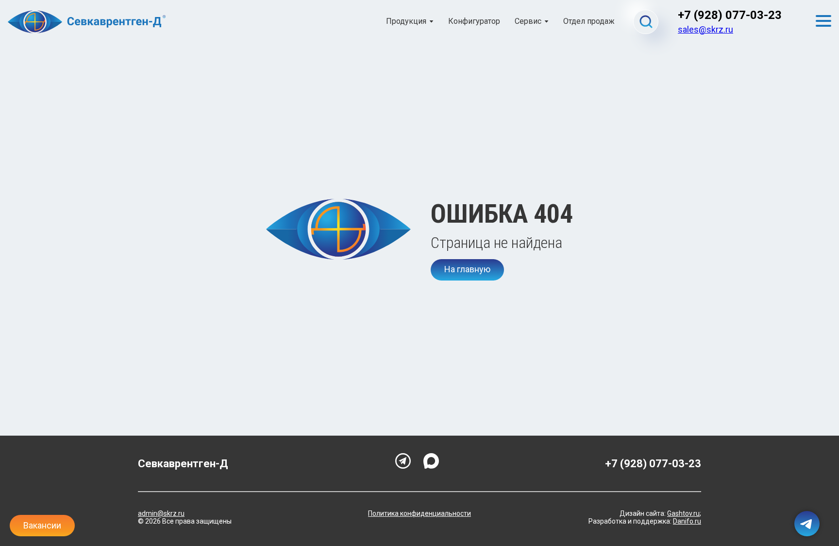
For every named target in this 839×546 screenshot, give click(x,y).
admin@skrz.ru (161, 513)
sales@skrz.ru (705, 29)
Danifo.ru (687, 521)
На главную (467, 269)
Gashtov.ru (683, 513)
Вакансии (42, 525)
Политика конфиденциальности (419, 513)
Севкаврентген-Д (183, 464)
